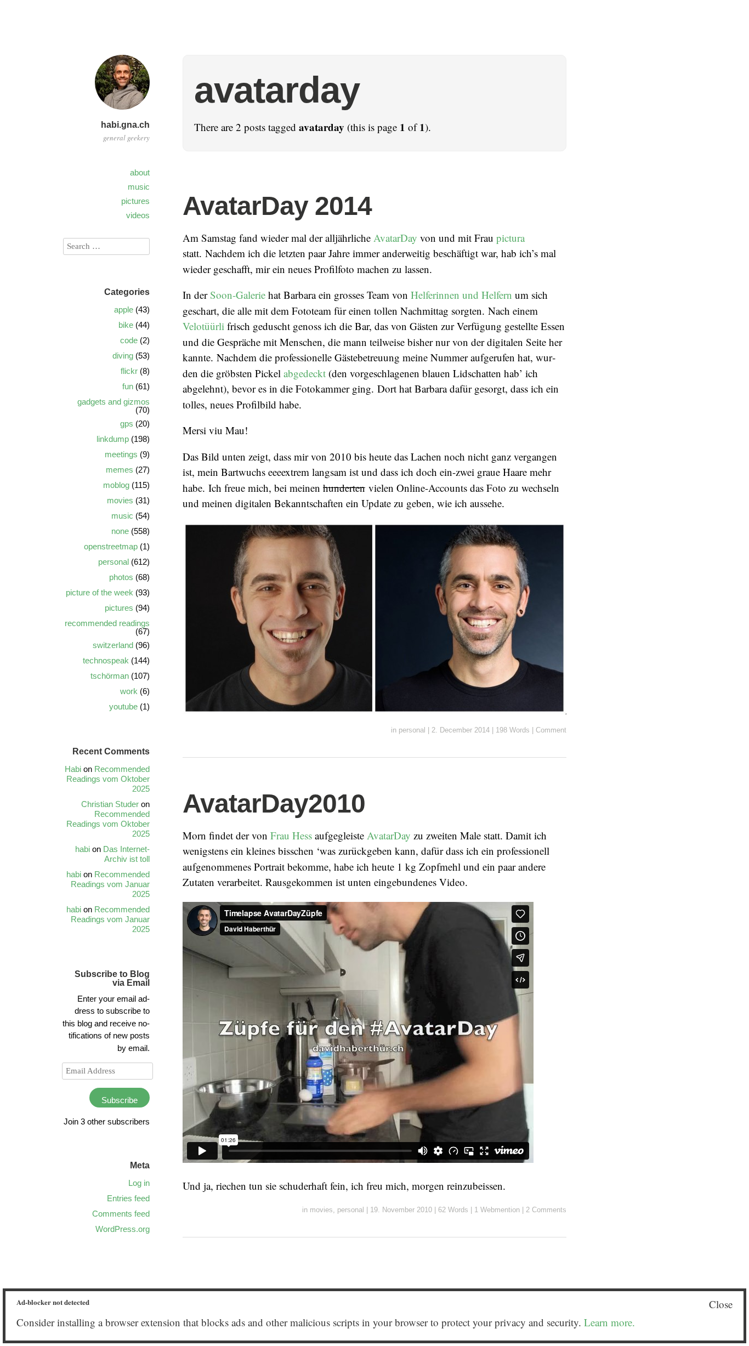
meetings (121, 454)
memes (119, 469)
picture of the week (99, 592)
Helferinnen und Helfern (461, 295)
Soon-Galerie (237, 295)
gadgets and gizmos (113, 401)
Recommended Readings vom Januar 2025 (110, 884)
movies (321, 1210)
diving (122, 355)
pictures (135, 201)
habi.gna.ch (125, 124)
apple (123, 309)
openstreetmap (111, 546)
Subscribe (119, 1100)
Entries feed (128, 1198)
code (129, 340)
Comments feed (121, 1213)
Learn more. (609, 1322)
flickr (129, 371)
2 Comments (546, 1210)
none (120, 531)
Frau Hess (291, 835)
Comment (551, 730)
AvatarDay (395, 238)
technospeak (106, 660)
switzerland (113, 645)
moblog (116, 485)
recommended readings (107, 623)
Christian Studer (110, 804)
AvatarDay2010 (274, 803)
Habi (73, 769)
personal (412, 730)
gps (126, 423)
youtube (123, 706)
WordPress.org (122, 1229)
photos (121, 577)
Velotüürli (203, 326)
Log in (139, 1183)
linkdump (113, 439)
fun (127, 386)
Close (721, 1304)
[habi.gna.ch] (122, 111)
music (139, 186)
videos (138, 215)
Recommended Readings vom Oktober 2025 (108, 778)
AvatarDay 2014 (277, 205)
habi (82, 849)
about (140, 172)
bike (125, 325)
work (129, 691)
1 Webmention (497, 1210)
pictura (510, 238)
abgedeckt (304, 373)
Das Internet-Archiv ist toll (126, 854)
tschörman (109, 675)
